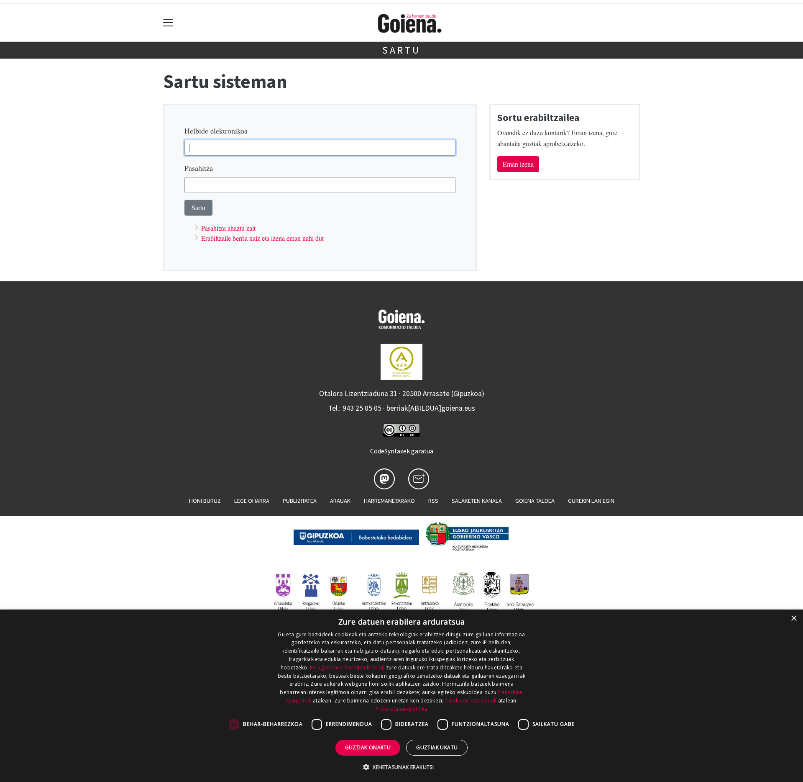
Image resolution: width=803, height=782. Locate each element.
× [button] (793, 618)
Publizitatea (300, 500)
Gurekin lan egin (591, 500)
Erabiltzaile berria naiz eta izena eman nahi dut (262, 238)
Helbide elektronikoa (216, 131)
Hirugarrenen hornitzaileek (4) (347, 667)
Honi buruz (205, 500)
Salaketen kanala (477, 500)
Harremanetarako (389, 500)
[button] (401, 767)
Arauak (340, 500)
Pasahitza (198, 168)
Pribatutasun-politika (401, 709)
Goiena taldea (535, 500)
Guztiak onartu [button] (368, 747)
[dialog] (401, 696)
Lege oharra (251, 500)
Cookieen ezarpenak (470, 700)
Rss (433, 500)
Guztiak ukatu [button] (437, 747)
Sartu (401, 50)
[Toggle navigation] (168, 22)
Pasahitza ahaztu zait (228, 228)
